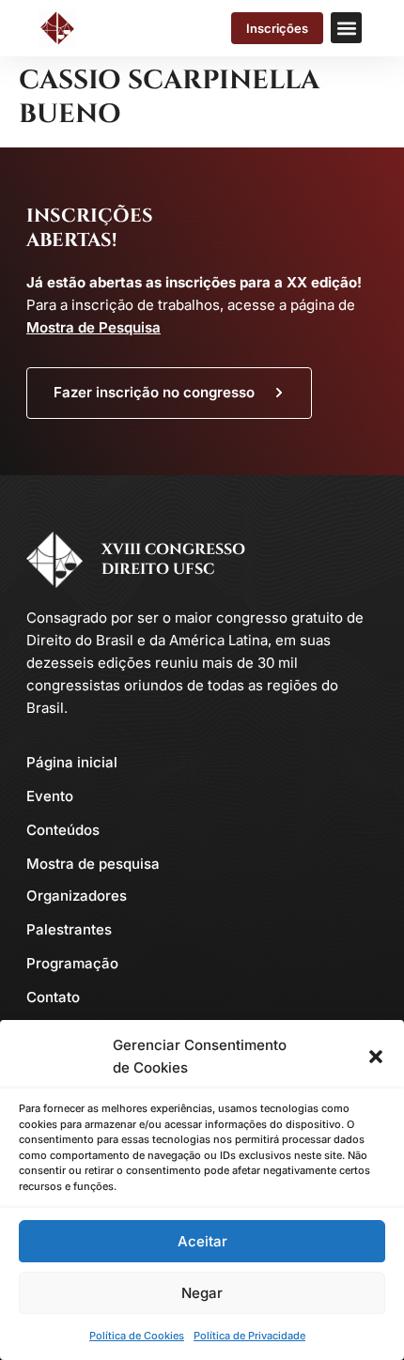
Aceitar (202, 1241)
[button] (375, 1056)
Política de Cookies (136, 1335)
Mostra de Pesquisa (93, 327)
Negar (202, 1293)
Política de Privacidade (249, 1335)
